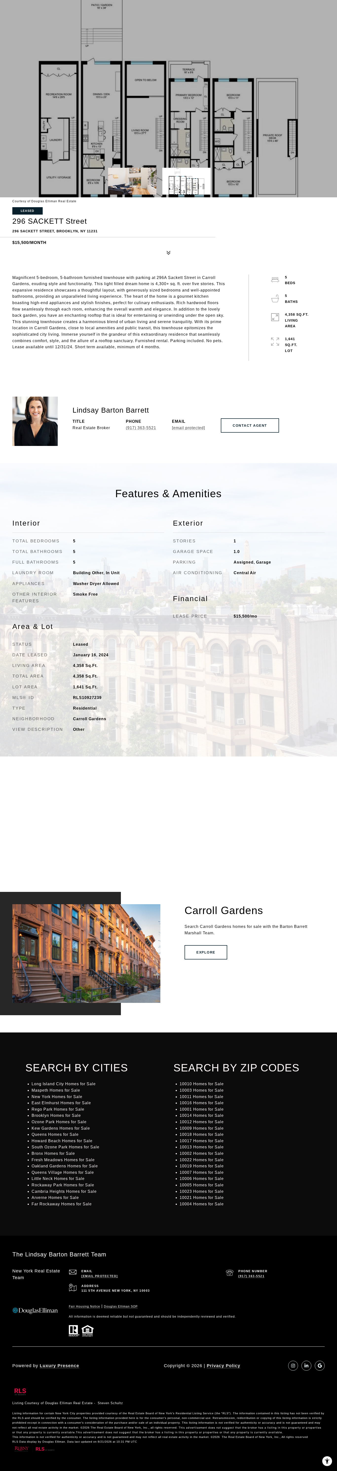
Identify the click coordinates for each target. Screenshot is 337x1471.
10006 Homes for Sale (202, 1179)
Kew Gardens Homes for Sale (61, 1128)
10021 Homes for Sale (202, 1197)
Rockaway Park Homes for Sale (63, 1185)
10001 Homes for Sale (202, 1109)
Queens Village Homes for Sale (63, 1172)
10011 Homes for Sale (202, 1097)
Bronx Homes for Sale (53, 1153)
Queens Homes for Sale (55, 1134)
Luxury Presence (59, 1365)
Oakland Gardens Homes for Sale (65, 1166)
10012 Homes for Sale (202, 1122)
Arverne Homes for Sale (55, 1197)
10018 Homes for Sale (202, 1134)
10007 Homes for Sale (202, 1172)
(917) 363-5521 (141, 428)
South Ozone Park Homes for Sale (65, 1147)
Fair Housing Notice (84, 1306)
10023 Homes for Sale (202, 1191)
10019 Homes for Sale (202, 1166)
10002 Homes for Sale (202, 1153)
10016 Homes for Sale (202, 1103)
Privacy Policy (223, 1365)
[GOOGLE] (320, 1366)
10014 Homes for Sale (202, 1115)
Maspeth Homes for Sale (56, 1090)
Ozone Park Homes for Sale (59, 1122)
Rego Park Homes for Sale (58, 1109)
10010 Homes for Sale (202, 1084)
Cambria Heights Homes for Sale (64, 1191)
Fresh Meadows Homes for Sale (63, 1160)
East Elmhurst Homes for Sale (61, 1103)
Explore (205, 952)
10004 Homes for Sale (202, 1204)
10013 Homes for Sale (202, 1147)
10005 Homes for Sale (202, 1185)
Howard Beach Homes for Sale (62, 1141)
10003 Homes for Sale (202, 1090)
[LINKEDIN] (306, 1366)
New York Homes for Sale (57, 1097)
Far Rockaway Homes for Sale (62, 1204)
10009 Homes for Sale (202, 1128)
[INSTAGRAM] (293, 1366)
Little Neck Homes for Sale (58, 1179)
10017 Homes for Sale (202, 1141)
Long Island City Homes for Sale (64, 1084)
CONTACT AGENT (250, 425)
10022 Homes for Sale (202, 1160)
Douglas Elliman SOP (121, 1306)
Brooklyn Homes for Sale (56, 1115)
